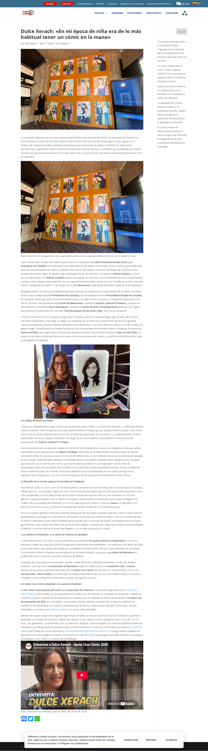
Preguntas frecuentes (132, 4)
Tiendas (100, 4)
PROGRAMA (117, 13)
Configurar (171, 739)
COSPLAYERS (172, 13)
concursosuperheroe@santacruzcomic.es (86, 631)
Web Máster (31, 43)
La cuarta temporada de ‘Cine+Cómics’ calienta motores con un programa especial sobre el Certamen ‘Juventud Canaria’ (171, 73)
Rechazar (151, 739)
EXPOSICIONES (134, 13)
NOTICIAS (99, 13)
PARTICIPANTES (153, 13)
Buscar (181, 31)
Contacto (112, 4)
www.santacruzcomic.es (57, 609)
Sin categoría (62, 43)
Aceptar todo (131, 739)
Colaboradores (85, 4)
